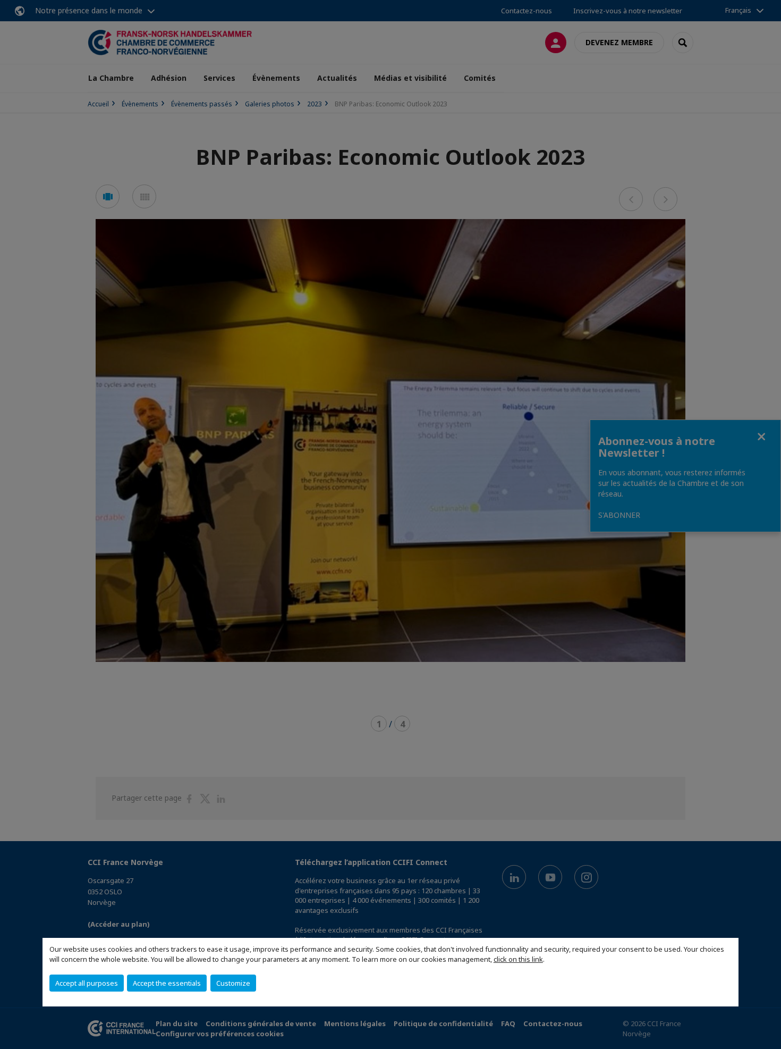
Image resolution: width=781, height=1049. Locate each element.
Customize (233, 983)
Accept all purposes (86, 983)
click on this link (518, 959)
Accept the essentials (167, 983)
